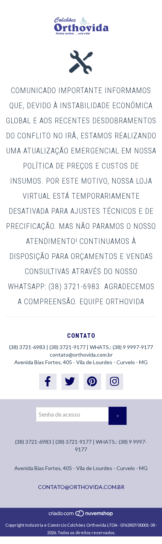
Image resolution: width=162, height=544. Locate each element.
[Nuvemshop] (81, 515)
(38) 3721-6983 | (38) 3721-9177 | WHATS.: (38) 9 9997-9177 (81, 347)
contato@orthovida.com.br (81, 354)
